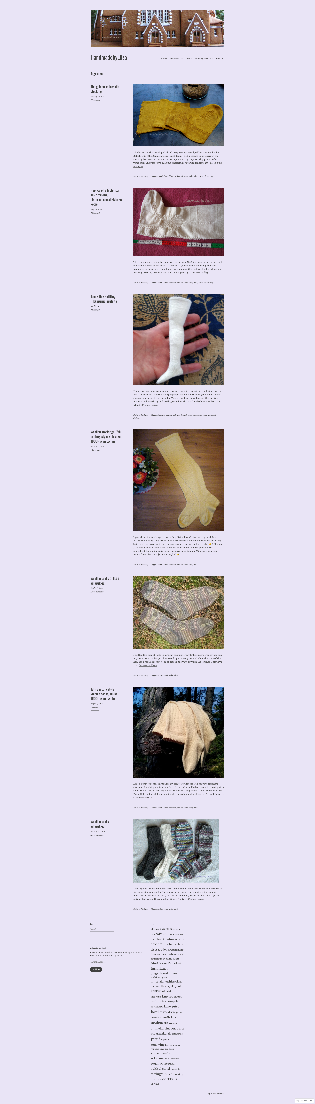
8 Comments (95, 213)
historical (172, 176)
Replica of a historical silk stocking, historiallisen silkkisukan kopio (107, 197)
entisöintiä (156, 959)
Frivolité (174, 963)
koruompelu (170, 1001)
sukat (196, 176)
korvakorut (157, 1006)
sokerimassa (160, 1058)
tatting (156, 1074)
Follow (96, 969)
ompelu (177, 1028)
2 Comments (95, 707)
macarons (156, 1018)
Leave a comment (97, 592)
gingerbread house (164, 973)
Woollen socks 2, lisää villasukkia (105, 581)
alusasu (155, 929)
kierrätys (156, 996)
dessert (156, 949)
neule (186, 176)
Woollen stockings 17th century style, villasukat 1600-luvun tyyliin (106, 436)
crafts (180, 939)
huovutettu (158, 986)
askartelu (166, 929)
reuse (178, 1045)
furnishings (159, 968)
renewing (158, 1044)
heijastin (163, 978)
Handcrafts (175, 59)
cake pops (168, 934)
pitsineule (177, 1034)
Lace (188, 59)
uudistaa (157, 1079)
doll (159, 415)
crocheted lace (173, 944)
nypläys (172, 1023)
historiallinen (163, 176)
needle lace (169, 1017)
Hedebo (155, 977)
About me (220, 59)
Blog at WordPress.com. (216, 1093)
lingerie (177, 1012)
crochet (156, 944)
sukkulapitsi (160, 1069)
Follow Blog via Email (98, 947)
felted (154, 963)
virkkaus (170, 1079)
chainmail (179, 935)
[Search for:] (102, 929)
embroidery (175, 954)
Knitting (144, 176)
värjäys (155, 1083)
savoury (164, 1049)
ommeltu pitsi (160, 1028)
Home (164, 59)
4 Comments (95, 450)
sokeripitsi (175, 1059)
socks (191, 176)
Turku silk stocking (206, 176)
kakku (155, 991)
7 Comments (95, 100)
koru (158, 1001)
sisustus (157, 1053)
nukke (195, 415)
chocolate (156, 939)
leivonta (165, 1012)
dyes (153, 954)
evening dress (171, 958)
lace (154, 1012)
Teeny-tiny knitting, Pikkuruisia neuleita (104, 299)
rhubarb (155, 1049)
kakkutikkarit (167, 991)
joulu (179, 986)
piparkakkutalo (161, 1033)
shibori (171, 1049)
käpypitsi (171, 1006)
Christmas (169, 939)
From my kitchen (203, 59)
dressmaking (175, 949)
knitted (180, 176)
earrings (161, 954)
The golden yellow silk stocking (105, 89)
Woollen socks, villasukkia (100, 824)
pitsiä (156, 1039)
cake (159, 934)
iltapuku (170, 986)
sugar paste (159, 1063)
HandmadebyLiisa (109, 57)
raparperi (166, 1039)
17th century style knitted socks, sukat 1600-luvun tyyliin (104, 693)
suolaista (175, 1069)
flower (162, 963)
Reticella (169, 1045)
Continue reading (201, 272)
